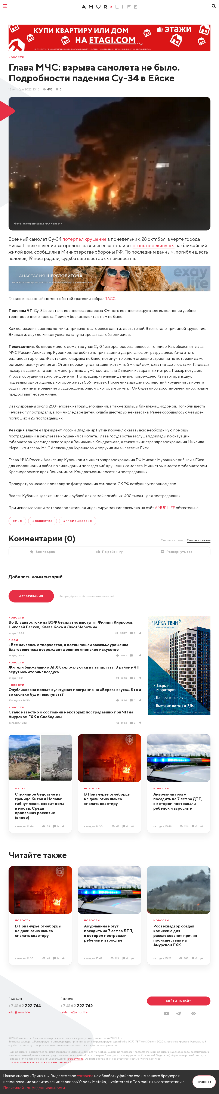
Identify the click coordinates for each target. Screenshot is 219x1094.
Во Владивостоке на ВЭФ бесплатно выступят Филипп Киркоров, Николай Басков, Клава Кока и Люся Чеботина (71, 624)
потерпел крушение (84, 239)
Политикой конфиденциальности (34, 1087)
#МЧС (17, 521)
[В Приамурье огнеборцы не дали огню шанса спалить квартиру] (133, 826)
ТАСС (110, 298)
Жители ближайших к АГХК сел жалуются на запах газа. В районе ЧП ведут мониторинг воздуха (74, 669)
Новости (16, 57)
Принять (204, 1081)
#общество (43, 521)
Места (20, 788)
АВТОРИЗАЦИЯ (31, 596)
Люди (13, 640)
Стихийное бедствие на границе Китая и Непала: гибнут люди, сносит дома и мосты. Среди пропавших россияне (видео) (39, 806)
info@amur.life (19, 1012)
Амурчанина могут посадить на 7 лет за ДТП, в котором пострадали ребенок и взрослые (178, 801)
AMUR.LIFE (165, 507)
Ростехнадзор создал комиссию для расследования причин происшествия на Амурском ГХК (175, 935)
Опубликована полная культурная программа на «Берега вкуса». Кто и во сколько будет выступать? (75, 692)
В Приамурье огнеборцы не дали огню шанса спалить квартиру (107, 799)
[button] (193, 1013)
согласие (85, 1075)
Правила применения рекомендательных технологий (40, 1062)
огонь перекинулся (154, 245)
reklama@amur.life (74, 1012)
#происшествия (77, 521)
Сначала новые (172, 540)
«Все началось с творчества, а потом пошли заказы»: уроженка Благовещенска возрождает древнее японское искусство (68, 647)
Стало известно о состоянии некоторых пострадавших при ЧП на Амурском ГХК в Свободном (71, 714)
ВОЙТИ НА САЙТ (178, 1000)
